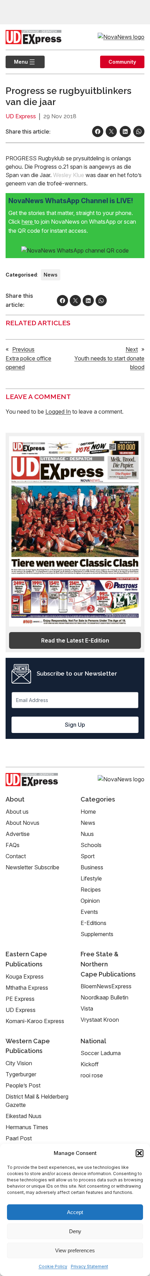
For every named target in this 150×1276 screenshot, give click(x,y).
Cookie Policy (53, 1266)
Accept (75, 1212)
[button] (139, 1153)
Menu (17, 62)
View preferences (75, 1250)
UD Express (21, 116)
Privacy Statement (89, 1266)
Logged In (58, 411)
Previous (23, 349)
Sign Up (75, 724)
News (51, 275)
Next (132, 349)
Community (122, 62)
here (28, 221)
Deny (75, 1231)
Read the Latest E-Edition (75, 640)
